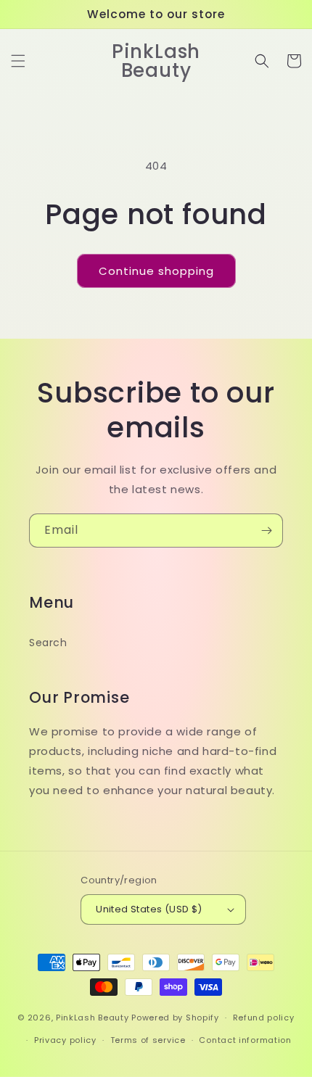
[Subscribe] (266, 530)
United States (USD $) (149, 909)
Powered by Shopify (175, 1017)
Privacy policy (65, 1040)
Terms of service (148, 1040)
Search (48, 642)
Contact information (245, 1040)
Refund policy (264, 1017)
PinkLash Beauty (92, 1017)
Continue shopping (156, 270)
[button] (18, 61)
